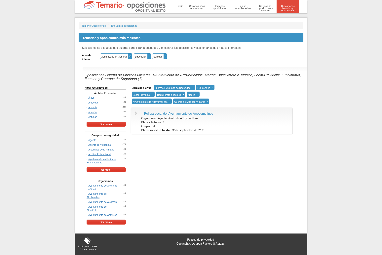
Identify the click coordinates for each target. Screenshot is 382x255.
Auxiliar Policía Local (99, 154)
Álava (91, 97)
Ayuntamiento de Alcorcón (102, 201)
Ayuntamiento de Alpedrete (97, 208)
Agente (92, 140)
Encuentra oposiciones (124, 25)
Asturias (92, 116)
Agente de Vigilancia (99, 144)
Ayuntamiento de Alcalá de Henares (102, 187)
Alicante (92, 107)
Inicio (180, 6)
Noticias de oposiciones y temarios (265, 8)
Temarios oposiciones (219, 7)
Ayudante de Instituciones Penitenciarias (101, 160)
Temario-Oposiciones (94, 25)
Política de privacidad (200, 239)
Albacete (93, 102)
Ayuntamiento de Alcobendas (97, 195)
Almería (92, 112)
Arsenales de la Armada (101, 149)
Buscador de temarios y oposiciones (288, 8)
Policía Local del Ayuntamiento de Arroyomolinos (178, 113)
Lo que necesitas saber (242, 7)
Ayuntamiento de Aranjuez (102, 214)
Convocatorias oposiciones (197, 7)
